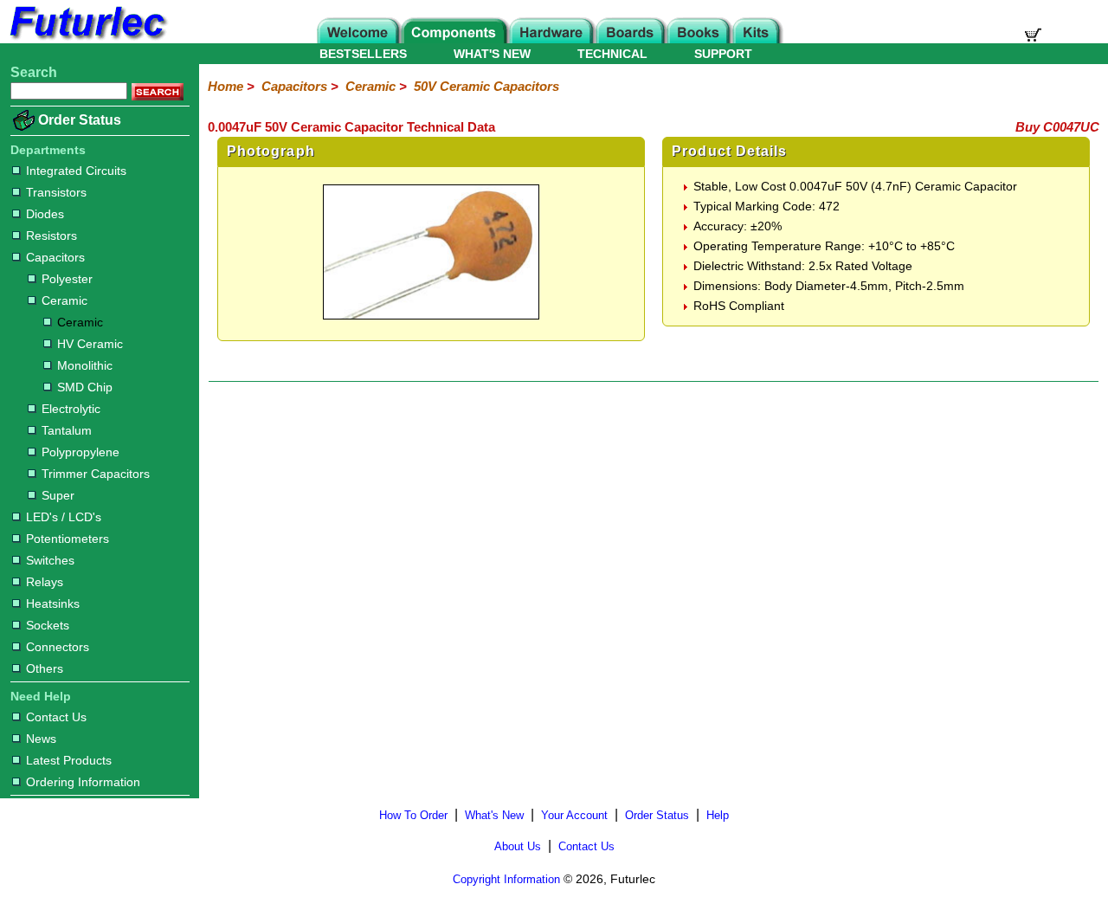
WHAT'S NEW (492, 54)
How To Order (413, 815)
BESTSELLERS (363, 54)
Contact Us (56, 717)
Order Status (79, 120)
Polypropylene (80, 452)
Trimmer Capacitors (96, 474)
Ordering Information (83, 782)
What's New (494, 815)
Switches (50, 560)
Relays (44, 582)
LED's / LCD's (63, 517)
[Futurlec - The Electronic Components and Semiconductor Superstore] (86, 38)
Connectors (57, 647)
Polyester (67, 279)
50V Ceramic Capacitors (486, 86)
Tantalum (67, 430)
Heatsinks (53, 603)
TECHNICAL (612, 54)
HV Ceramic (90, 344)
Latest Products (69, 760)
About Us (517, 846)
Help (717, 815)
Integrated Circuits (76, 171)
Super (58, 495)
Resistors (51, 235)
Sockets (47, 625)
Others (44, 668)
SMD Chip (85, 387)
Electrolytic (71, 409)
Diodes (45, 214)
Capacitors (55, 257)
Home (225, 86)
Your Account (574, 815)
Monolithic (85, 365)
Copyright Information (506, 879)
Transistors (56, 192)
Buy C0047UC (1057, 126)
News (41, 739)
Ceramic (64, 300)
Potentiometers (67, 538)
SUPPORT (723, 54)
